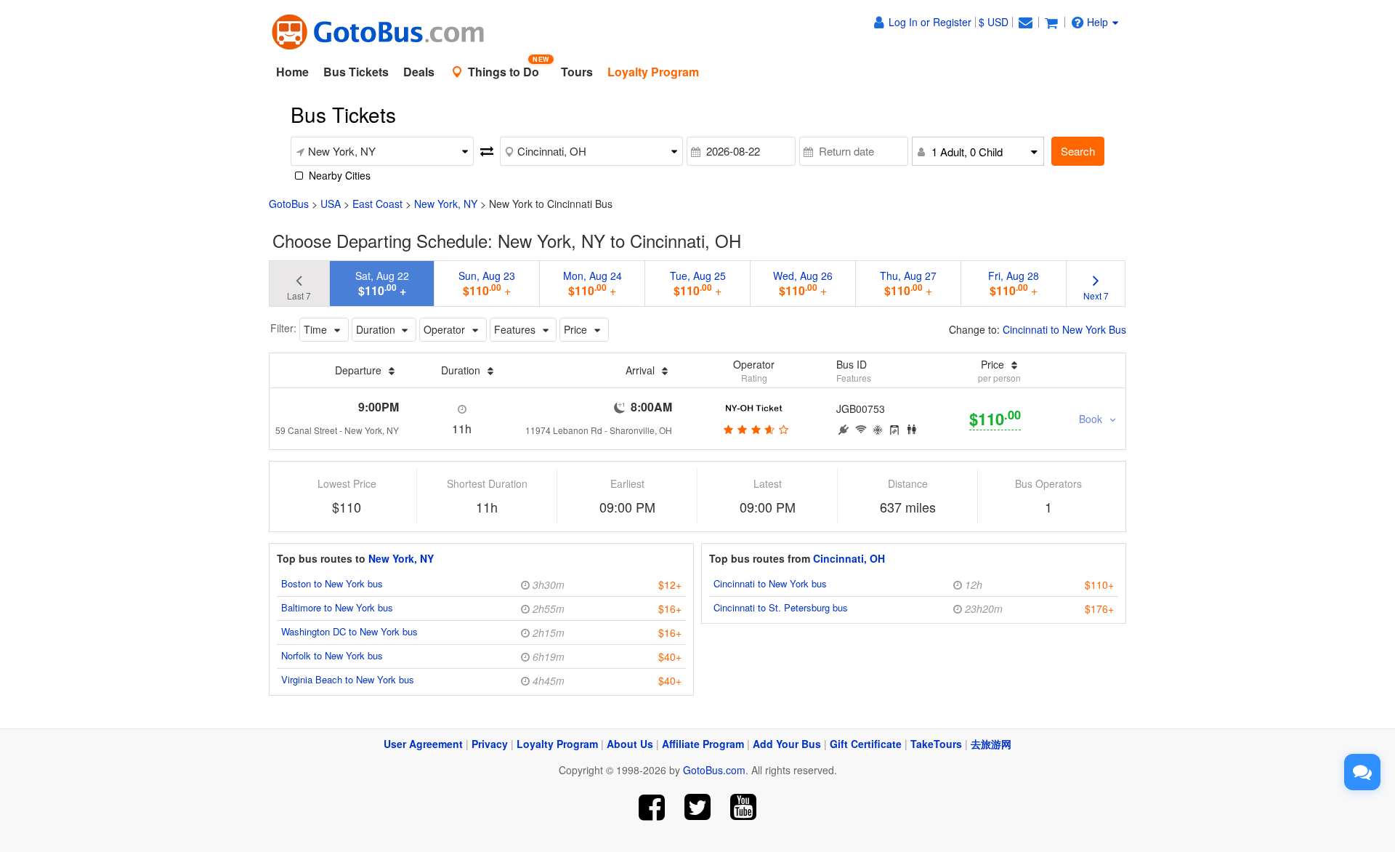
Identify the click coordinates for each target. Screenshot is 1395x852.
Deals (418, 71)
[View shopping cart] (1051, 22)
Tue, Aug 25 (698, 283)
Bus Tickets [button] (356, 71)
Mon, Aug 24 (592, 283)
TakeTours (936, 743)
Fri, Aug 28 (1013, 283)
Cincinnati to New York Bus (1064, 329)
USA (330, 203)
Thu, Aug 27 (908, 283)
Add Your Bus (787, 743)
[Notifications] (1025, 22)
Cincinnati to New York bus (770, 583)
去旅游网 (991, 743)
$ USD (993, 22)
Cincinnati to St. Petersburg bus (780, 607)
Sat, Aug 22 (382, 283)
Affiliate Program (703, 743)
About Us (630, 743)
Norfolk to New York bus (332, 655)
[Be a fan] (652, 807)
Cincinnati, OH (849, 558)
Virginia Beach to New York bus (347, 679)
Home (292, 71)
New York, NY (445, 203)
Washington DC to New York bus (349, 631)
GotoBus (289, 203)
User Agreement (423, 743)
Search (1078, 150)
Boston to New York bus (332, 583)
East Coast (377, 203)
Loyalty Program (557, 743)
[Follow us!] (697, 807)
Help (1097, 22)
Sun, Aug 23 (486, 283)
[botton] (754, 429)
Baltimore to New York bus (337, 607)
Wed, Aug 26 (803, 283)
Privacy (490, 743)
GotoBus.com (714, 770)
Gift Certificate (866, 743)
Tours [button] (577, 71)
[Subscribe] (742, 807)
